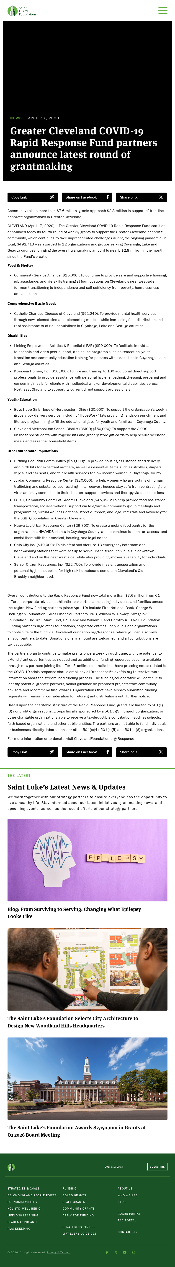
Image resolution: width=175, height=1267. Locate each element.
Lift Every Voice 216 (80, 1234)
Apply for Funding (78, 1215)
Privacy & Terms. (58, 1252)
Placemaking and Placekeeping (22, 1225)
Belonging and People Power (32, 1195)
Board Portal (129, 1214)
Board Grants (74, 1195)
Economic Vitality (23, 1202)
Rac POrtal (127, 1220)
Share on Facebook (81, 197)
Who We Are (127, 1195)
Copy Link (19, 197)
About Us (125, 1188)
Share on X (129, 197)
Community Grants (79, 1208)
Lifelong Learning (23, 1215)
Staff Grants (74, 1202)
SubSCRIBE (157, 1166)
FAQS (122, 1202)
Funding (70, 1188)
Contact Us (127, 1232)
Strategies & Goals (24, 1188)
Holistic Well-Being (24, 1208)
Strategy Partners (79, 1227)
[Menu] (162, 10)
